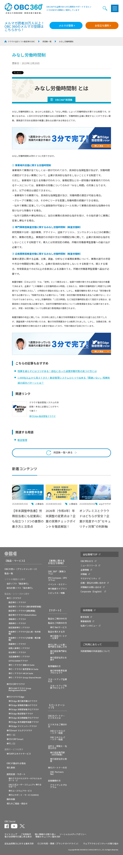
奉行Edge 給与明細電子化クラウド (24, 717)
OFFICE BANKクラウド (18, 660)
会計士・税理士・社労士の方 (57, 747)
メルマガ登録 (66, 25)
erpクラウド (105, 503)
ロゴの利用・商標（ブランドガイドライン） (59, 843)
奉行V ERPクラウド (16, 684)
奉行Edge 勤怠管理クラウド (21, 713)
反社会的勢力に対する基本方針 (19, 843)
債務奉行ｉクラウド (17, 623)
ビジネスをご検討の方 (57, 725)
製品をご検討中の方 (57, 618)
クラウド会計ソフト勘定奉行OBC (21, 41)
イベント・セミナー (57, 584)
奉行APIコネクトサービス (19, 753)
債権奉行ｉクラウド (17, 619)
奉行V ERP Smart (15, 739)
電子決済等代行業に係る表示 (18, 836)
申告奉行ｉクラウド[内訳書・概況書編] (24, 638)
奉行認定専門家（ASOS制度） (57, 753)
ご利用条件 (26, 834)
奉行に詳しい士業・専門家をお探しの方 (57, 645)
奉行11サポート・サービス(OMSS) (24, 794)
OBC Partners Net (57, 772)
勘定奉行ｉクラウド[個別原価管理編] (25, 606)
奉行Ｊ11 (11, 743)
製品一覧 (8, 573)
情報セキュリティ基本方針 (47, 836)
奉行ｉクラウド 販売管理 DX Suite (23, 669)
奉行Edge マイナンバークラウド (23, 726)
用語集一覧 (46, 41)
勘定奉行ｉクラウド (17, 602)
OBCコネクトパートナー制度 (57, 738)
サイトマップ (10, 834)
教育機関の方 (54, 666)
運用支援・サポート (16, 774)
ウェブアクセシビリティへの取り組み (100, 843)
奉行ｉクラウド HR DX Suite (21, 673)
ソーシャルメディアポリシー (73, 834)
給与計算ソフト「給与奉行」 (20, 587)
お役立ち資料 (102, 25)
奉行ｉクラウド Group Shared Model (25, 677)
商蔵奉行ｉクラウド (17, 644)
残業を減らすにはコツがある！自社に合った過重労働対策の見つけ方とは (57, 371)
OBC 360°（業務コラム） (57, 572)
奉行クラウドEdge (15, 696)
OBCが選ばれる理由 (16, 763)
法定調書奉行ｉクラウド (19, 656)
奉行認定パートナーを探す (58, 637)
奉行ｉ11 (11, 734)
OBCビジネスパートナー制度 (57, 731)
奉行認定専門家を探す (58, 652)
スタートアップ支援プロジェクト (58, 686)
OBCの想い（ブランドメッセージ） (21, 569)
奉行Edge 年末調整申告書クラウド (24, 722)
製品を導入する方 (56, 631)
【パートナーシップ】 (56, 706)
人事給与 (39, 503)
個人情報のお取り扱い (45, 834)
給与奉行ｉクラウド (17, 652)
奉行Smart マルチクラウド (19, 730)
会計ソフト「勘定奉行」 (18, 583)
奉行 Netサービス (58, 627)
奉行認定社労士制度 (58, 759)
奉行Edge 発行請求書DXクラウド (23, 701)
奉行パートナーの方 (57, 767)
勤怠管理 (22, 440)
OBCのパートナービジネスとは (56, 716)
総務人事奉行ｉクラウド (19, 648)
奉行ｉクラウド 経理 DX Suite (21, 664)
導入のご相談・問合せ (17, 803)
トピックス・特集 (56, 592)
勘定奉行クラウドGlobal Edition (22, 614)
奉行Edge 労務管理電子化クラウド (24, 709)
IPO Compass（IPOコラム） (57, 578)
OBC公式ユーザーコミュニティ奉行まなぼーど (25, 785)
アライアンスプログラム (58, 786)
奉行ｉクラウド (14, 598)
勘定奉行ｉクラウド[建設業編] (22, 610)
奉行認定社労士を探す (58, 658)
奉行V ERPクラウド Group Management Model (20, 689)
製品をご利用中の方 (57, 622)
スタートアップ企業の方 (57, 680)
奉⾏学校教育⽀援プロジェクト (58, 671)
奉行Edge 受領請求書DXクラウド (23, 705)
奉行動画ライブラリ (57, 588)
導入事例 (11, 767)
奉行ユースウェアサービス (20, 790)
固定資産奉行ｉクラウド (19, 627)
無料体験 (11, 799)
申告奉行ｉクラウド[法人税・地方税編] (24, 632)
